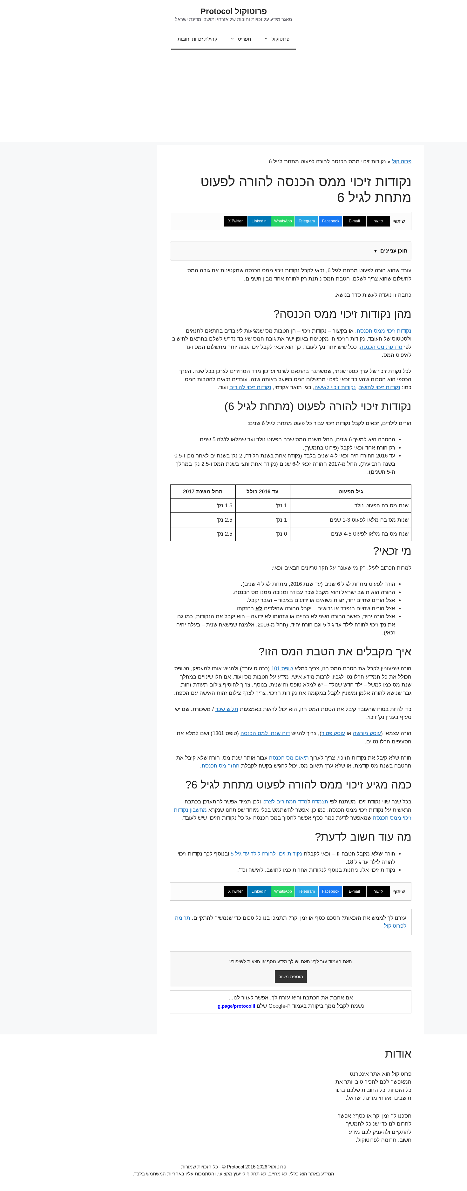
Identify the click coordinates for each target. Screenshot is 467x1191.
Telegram (307, 221)
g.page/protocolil (236, 1006)
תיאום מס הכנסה (289, 758)
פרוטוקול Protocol (233, 11)
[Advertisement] (233, 97)
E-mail (354, 221)
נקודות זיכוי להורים (250, 387)
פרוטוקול (280, 39)
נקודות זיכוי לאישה (335, 387)
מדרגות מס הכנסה (381, 347)
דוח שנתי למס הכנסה (265, 733)
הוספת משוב (291, 976)
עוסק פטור (333, 733)
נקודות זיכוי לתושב (379, 387)
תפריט (244, 39)
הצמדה (320, 802)
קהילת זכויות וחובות (197, 39)
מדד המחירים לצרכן (285, 802)
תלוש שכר (226, 709)
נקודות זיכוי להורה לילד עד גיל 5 (266, 854)
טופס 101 (282, 669)
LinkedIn (259, 221)
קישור (378, 221)
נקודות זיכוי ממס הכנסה (384, 331)
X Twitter (235, 221)
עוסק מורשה (367, 733)
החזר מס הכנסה (221, 766)
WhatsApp (283, 221)
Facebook (330, 221)
